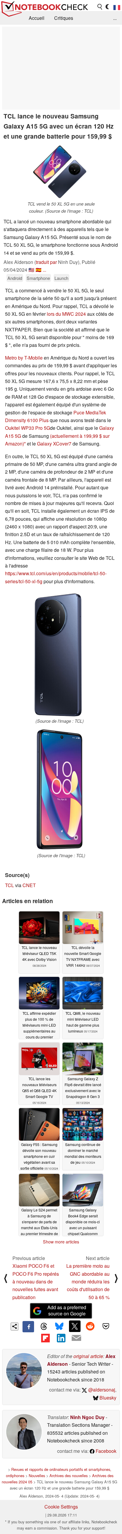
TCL (9, 885)
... (115, 18)
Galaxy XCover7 (54, 443)
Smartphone (38, 278)
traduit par (46, 262)
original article (88, 1356)
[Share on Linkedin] (61, 1338)
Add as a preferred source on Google (66, 1310)
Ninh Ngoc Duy (87, 1417)
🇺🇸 (31, 269)
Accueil (36, 18)
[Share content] (15, 1327)
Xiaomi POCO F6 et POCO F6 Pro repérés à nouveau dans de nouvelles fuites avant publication (35, 1281)
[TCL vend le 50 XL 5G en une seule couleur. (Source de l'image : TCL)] (61, 172)
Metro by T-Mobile (24, 357)
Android (14, 278)
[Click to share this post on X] (74, 1326)
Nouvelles (37, 1475)
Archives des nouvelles (68, 1475)
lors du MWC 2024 (66, 313)
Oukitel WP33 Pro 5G (27, 427)
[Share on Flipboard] (45, 1338)
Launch (61, 278)
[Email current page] (76, 1338)
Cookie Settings (61, 1506)
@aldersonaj (101, 1389)
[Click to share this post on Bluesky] (59, 1326)
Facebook (105, 1451)
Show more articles (61, 1242)
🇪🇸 (38, 269)
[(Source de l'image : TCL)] (59, 655)
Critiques (63, 18)
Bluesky (107, 1397)
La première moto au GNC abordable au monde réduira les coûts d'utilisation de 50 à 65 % (88, 1281)
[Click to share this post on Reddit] (90, 1326)
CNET (29, 885)
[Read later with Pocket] (105, 1326)
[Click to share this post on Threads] (43, 1326)
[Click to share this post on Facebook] (28, 1326)
